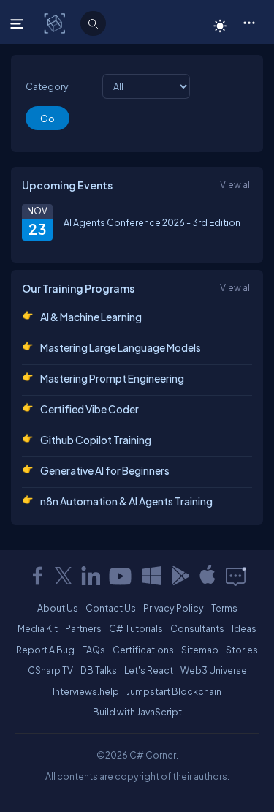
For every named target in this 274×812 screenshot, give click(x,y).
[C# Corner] (56, 23)
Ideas (244, 628)
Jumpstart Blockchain (173, 691)
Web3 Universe (213, 670)
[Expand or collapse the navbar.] (18, 23)
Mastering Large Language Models (120, 347)
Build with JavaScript (137, 712)
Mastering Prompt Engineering (112, 378)
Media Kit (38, 628)
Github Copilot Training (95, 439)
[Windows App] (151, 576)
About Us (57, 608)
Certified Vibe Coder (89, 409)
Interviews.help (86, 691)
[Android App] (179, 576)
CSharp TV (50, 670)
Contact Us (110, 608)
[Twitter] (63, 576)
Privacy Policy (173, 608)
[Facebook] (37, 576)
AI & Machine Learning (91, 316)
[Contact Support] (236, 576)
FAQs (93, 649)
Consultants (197, 628)
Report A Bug (45, 649)
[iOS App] (207, 576)
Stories (242, 649)
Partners (83, 628)
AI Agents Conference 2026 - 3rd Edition (152, 222)
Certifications (143, 649)
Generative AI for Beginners (105, 470)
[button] (248, 22)
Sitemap (199, 649)
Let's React (148, 670)
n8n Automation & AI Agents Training (126, 501)
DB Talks (98, 670)
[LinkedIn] (90, 576)
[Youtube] (121, 576)
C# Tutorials (136, 628)
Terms (224, 608)
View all (236, 184)
